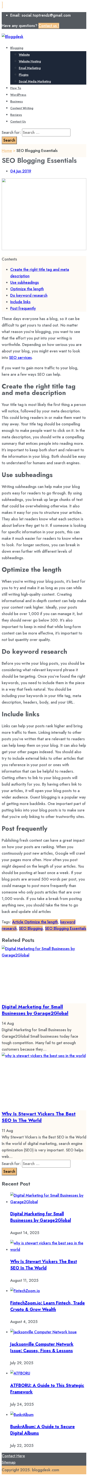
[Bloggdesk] (12, 36)
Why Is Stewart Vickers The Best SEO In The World (39, 1117)
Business (16, 101)
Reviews (16, 115)
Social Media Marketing (35, 81)
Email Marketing (30, 68)
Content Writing (21, 108)
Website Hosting (30, 61)
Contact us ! (48, 25)
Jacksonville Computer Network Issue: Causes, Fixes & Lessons (41, 1347)
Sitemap (9, 1462)
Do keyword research (28, 295)
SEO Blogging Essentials (65, 928)
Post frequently (23, 308)
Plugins (23, 75)
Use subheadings (24, 282)
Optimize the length (27, 289)
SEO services (20, 357)
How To (15, 88)
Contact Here (13, 1456)
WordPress (18, 95)
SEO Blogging (31, 928)
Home (7, 150)
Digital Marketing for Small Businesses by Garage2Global (35, 1010)
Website (24, 54)
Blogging (16, 48)
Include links (20, 302)
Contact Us (18, 121)
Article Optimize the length (35, 922)
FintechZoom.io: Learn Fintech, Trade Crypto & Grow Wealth (47, 1306)
